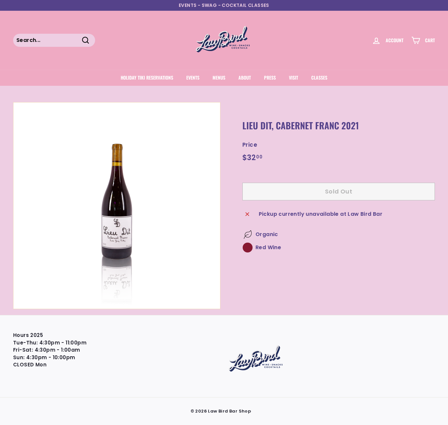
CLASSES (319, 77)
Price (249, 145)
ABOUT (244, 77)
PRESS (270, 77)
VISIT (293, 77)
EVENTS (192, 77)
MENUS (219, 77)
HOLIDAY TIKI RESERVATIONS (147, 77)
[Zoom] (116, 205)
